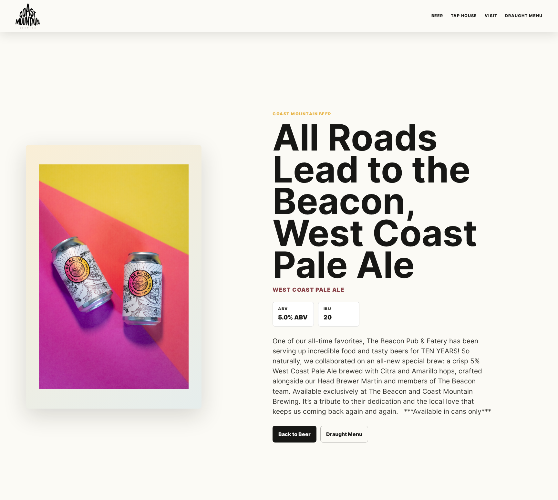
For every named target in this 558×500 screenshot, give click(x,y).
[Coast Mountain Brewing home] (28, 15)
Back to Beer (294, 434)
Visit (491, 15)
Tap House (464, 15)
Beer (437, 15)
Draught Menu (523, 15)
